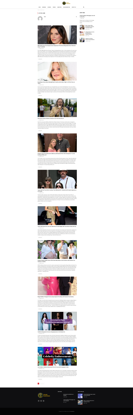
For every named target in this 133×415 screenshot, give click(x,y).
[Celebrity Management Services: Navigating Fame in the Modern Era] (57, 321)
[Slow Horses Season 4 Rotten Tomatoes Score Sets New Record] (57, 107)
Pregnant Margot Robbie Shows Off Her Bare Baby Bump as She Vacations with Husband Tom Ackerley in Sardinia (56, 261)
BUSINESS (49, 7)
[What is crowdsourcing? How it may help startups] (80, 402)
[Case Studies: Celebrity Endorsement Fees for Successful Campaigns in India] (57, 356)
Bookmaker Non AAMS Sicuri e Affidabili (68, 395)
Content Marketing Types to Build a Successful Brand (89, 395)
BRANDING (44, 7)
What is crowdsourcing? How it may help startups (88, 401)
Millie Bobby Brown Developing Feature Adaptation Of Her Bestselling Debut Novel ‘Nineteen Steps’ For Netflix (57, 46)
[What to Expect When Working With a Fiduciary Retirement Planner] (82, 27)
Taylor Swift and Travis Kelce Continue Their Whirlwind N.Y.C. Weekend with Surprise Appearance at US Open (57, 190)
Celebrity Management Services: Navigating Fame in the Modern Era (51, 331)
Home (40, 7)
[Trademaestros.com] (66, 3)
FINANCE (54, 7)
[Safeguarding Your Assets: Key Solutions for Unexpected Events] (82, 33)
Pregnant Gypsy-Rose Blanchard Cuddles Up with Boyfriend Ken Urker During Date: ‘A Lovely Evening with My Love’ (56, 154)
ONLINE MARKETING (66, 7)
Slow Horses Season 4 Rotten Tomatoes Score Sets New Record (51, 118)
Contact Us (74, 7)
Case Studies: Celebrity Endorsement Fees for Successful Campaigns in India (53, 367)
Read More (40, 95)
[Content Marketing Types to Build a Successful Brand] (80, 396)
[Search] (83, 7)
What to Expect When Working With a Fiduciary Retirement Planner (89, 26)
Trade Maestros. (72, 411)
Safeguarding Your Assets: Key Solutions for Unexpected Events (89, 33)
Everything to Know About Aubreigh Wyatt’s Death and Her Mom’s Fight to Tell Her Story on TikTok (56, 82)
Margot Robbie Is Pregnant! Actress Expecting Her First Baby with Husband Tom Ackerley (56, 296)
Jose (45, 16)
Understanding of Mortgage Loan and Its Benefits (87, 16)
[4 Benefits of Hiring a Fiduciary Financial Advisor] (82, 40)
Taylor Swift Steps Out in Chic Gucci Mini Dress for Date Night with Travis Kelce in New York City (57, 226)
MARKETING (59, 7)
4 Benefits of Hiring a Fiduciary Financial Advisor (90, 39)
